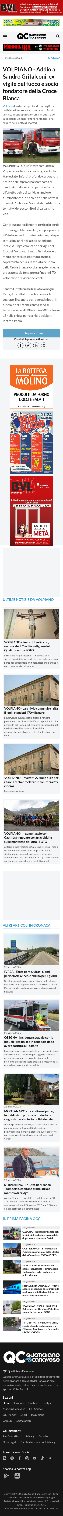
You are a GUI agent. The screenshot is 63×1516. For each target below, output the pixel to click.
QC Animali (36, 1408)
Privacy (30, 1436)
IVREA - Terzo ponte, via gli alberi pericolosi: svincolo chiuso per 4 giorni (30, 974)
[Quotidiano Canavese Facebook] (19, 1458)
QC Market (9, 1414)
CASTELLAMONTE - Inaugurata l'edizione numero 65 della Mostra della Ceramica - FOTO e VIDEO (40, 1251)
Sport (23, 1414)
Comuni (7, 1420)
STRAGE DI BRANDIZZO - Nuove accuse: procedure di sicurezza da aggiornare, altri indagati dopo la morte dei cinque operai (40, 1290)
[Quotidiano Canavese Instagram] (27, 1458)
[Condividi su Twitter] (28, 345)
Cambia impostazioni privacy (37, 1442)
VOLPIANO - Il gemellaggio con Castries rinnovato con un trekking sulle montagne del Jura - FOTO (28, 838)
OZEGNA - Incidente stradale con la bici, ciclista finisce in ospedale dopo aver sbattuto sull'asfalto (29, 1042)
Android (24, 1389)
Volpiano (8, 106)
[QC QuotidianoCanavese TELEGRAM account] (49, 1458)
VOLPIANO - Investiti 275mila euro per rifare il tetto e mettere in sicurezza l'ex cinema (31, 782)
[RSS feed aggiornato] (4, 1458)
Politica (32, 1403)
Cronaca (54, 57)
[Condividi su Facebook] (20, 345)
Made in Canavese (14, 1408)
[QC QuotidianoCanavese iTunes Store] (17, 1475)
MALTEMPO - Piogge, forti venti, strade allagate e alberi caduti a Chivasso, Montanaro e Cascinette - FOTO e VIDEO (40, 1327)
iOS (14, 1389)
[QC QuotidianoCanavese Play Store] (6, 1475)
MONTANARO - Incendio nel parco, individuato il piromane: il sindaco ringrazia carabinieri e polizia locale (29, 1115)
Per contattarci (12, 1436)
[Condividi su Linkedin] (36, 345)
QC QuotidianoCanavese (37, 1493)
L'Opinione (37, 1414)
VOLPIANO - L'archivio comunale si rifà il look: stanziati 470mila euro (31, 710)
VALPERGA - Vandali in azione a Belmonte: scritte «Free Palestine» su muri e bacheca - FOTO (40, 1309)
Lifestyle (46, 1403)
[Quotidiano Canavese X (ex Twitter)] (12, 1458)
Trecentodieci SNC (24, 1508)
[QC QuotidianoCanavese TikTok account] (42, 1458)
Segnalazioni (23, 1420)
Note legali (9, 1442)
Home (6, 1403)
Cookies (43, 1436)
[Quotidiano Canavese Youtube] (34, 1458)
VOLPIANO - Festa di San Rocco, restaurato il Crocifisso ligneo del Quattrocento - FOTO (27, 646)
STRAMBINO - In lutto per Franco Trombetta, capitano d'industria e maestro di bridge (27, 1189)
